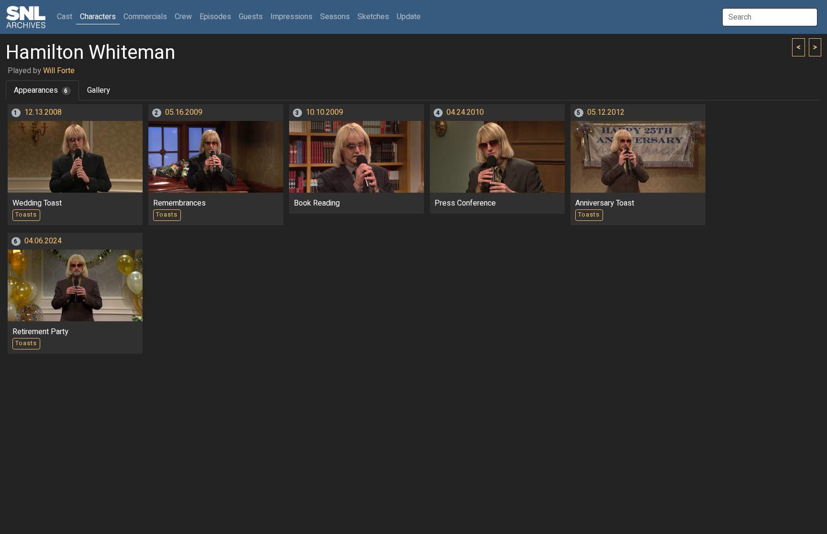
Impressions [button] (291, 16)
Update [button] (409, 16)
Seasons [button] (335, 16)
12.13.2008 (43, 112)
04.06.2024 (43, 241)
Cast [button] (66, 16)
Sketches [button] (373, 16)
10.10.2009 (324, 112)
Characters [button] (98, 16)
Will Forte (59, 70)
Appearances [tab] (41, 90)
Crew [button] (183, 16)
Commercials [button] (145, 16)
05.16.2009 (183, 112)
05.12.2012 (606, 112)
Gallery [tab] (98, 90)
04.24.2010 (465, 112)
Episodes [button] (215, 16)
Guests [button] (251, 16)
